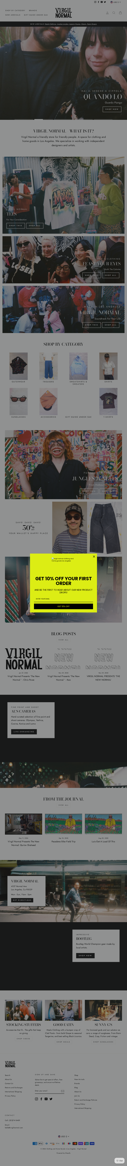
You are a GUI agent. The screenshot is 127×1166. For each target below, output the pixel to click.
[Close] (94, 557)
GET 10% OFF (63, 606)
